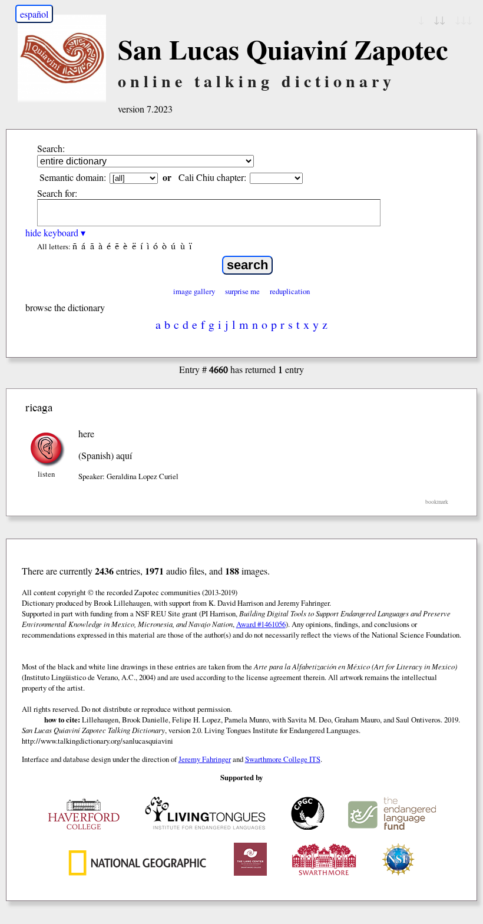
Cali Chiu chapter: (212, 177)
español (34, 14)
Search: (51, 148)
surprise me (242, 291)
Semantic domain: (72, 177)
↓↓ (439, 19)
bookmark (436, 502)
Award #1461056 (261, 624)
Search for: (57, 193)
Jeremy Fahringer (204, 759)
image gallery (194, 291)
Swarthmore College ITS (282, 759)
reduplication (290, 291)
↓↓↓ (463, 19)
